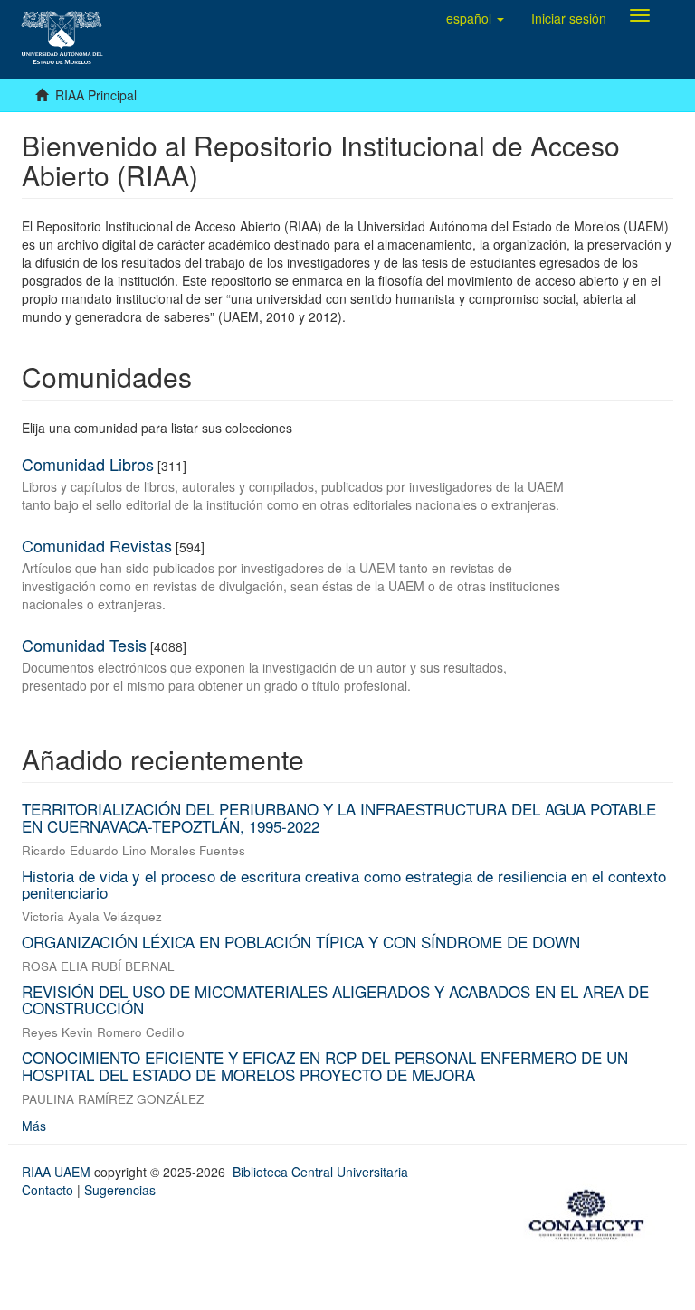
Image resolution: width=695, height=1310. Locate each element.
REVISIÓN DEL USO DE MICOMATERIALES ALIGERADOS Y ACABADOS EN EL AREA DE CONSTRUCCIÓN (335, 1000)
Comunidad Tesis (84, 644)
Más (34, 1126)
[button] (475, 18)
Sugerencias (120, 1190)
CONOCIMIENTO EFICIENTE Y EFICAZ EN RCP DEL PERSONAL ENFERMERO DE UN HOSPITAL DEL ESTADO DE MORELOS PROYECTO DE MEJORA (325, 1066)
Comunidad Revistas (97, 545)
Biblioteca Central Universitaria (320, 1172)
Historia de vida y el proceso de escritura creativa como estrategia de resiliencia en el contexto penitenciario (344, 884)
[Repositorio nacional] (591, 1211)
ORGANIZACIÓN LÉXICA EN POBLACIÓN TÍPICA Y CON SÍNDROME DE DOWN (301, 941)
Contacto (47, 1190)
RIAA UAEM (58, 1172)
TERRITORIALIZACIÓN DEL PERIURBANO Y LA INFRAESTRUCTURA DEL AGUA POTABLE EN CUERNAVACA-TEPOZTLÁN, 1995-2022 (339, 817)
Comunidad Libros (88, 464)
